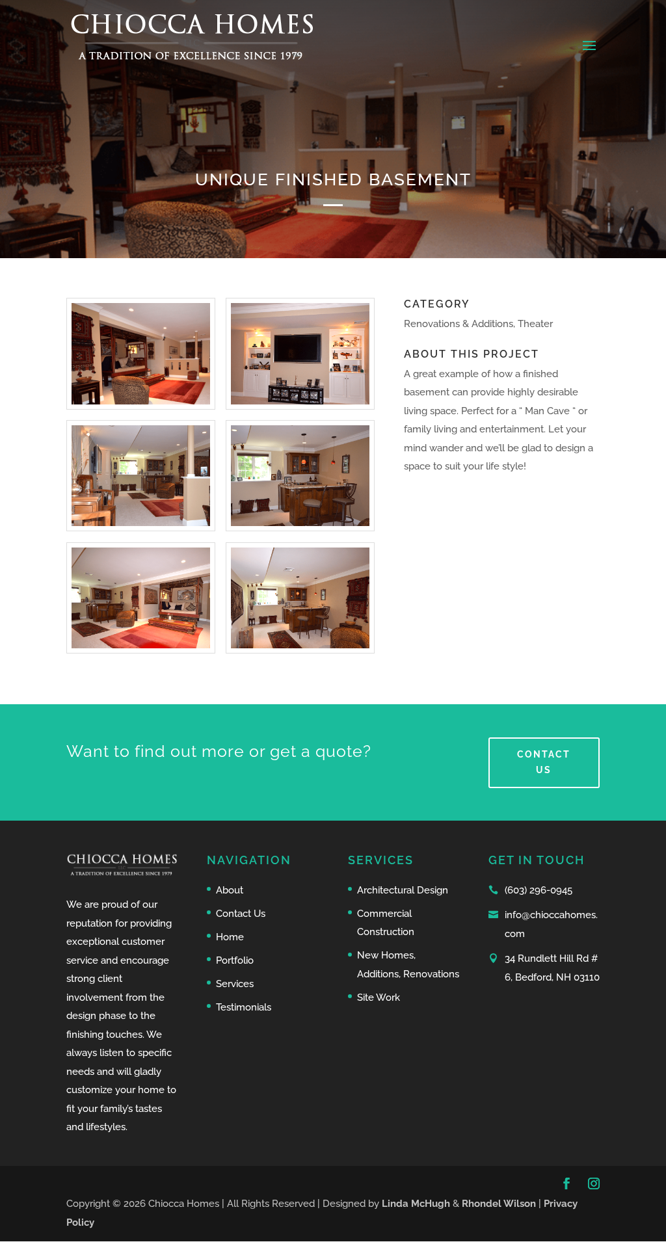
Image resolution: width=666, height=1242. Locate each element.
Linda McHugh (417, 1203)
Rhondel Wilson (500, 1203)
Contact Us (543, 762)
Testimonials (243, 1007)
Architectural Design (402, 890)
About (229, 890)
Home (230, 937)
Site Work (378, 997)
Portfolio (235, 960)
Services (235, 984)
